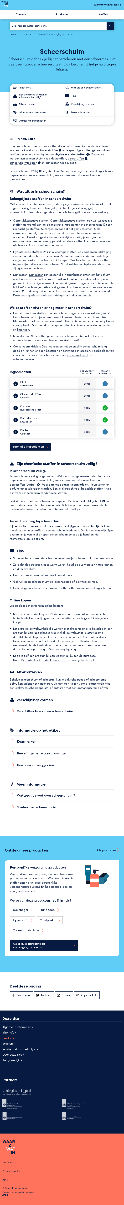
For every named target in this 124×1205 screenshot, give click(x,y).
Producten (26, 34)
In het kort (25, 87)
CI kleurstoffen (30, 394)
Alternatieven (27, 104)
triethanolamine (23, 245)
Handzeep (47, 909)
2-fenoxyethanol (77, 355)
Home (13, 34)
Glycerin (26, 406)
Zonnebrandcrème (26, 930)
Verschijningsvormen (82, 104)
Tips (73, 95)
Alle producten (106, 850)
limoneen (23, 329)
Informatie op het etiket (33, 112)
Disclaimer (8, 1162)
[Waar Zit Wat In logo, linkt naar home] (5, 5)
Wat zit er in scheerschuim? (86, 87)
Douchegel (20, 909)
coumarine (104, 325)
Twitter (47, 995)
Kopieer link (90, 995)
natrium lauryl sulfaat (51, 245)
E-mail (67, 995)
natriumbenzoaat (24, 359)
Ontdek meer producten (32, 120)
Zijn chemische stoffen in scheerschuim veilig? (33, 96)
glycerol (23, 268)
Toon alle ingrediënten (28, 446)
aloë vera (39, 268)
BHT (23, 382)
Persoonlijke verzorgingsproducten (55, 34)
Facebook (24, 995)
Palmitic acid (29, 418)
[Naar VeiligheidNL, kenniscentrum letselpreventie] (16, 1092)
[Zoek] (110, 26)
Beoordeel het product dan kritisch (44, 660)
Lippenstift (20, 920)
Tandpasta (47, 920)
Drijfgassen (36, 274)
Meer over (29, 945)
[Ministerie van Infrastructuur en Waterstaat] (76, 1118)
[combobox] (58, 26)
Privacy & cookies (11, 1171)
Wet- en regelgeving (62, 649)
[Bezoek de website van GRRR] (5, 1195)
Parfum (25, 430)
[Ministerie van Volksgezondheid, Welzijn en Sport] (16, 1118)
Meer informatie (80, 112)
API (4, 1179)
